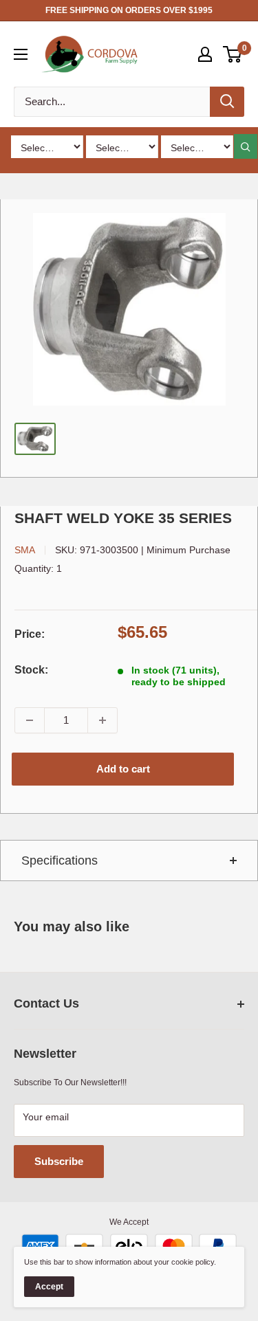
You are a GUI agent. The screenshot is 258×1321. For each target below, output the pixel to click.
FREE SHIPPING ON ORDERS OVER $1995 (129, 10)
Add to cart (123, 769)
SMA (24, 549)
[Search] (227, 102)
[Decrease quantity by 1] (29, 720)
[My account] (205, 54)
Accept (49, 1286)
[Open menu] (21, 54)
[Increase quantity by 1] (102, 720)
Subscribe (58, 1161)
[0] (232, 54)
